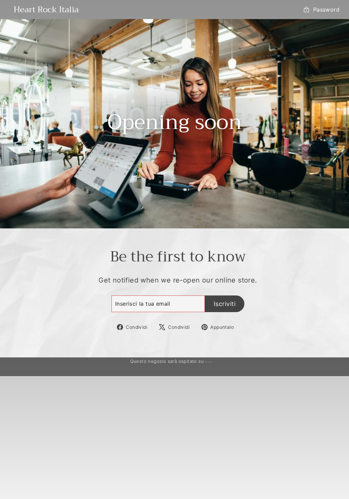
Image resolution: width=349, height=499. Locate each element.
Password (326, 9)
